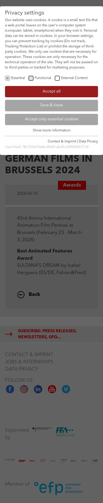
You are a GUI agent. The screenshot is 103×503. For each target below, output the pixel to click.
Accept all (51, 92)
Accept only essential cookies (51, 119)
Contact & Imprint (62, 141)
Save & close (51, 105)
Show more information (51, 130)
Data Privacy (88, 141)
